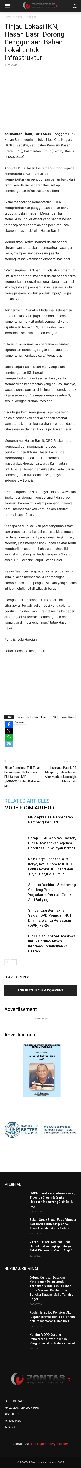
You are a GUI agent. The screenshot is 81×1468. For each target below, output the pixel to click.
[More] (72, 741)
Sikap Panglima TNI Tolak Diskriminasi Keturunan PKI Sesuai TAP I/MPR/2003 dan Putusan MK (22, 777)
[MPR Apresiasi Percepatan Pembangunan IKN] (15, 822)
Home (8, 17)
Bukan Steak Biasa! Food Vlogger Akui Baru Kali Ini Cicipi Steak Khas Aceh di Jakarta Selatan (53, 1224)
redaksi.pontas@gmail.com (49, 1444)
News (19, 17)
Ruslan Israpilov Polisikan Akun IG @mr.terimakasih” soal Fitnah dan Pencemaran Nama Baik (52, 1317)
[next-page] (14, 962)
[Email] (52, 741)
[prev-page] (7, 962)
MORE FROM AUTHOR (29, 808)
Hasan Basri (67, 717)
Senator (19, 722)
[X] (9, 731)
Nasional (32, 17)
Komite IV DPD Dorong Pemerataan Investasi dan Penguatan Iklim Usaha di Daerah (53, 1339)
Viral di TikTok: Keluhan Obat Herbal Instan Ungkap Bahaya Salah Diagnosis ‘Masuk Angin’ (51, 1246)
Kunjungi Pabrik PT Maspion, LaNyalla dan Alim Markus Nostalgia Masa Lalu (61, 774)
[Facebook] (22, 741)
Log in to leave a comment (40, 990)
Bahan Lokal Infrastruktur (31, 717)
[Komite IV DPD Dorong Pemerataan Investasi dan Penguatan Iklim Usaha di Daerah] (15, 1340)
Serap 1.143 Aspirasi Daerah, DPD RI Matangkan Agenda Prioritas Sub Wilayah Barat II (52, 843)
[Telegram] (62, 741)
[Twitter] (32, 741)
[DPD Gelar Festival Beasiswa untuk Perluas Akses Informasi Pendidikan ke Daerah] (15, 941)
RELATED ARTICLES (27, 801)
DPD (53, 717)
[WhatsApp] (42, 741)
